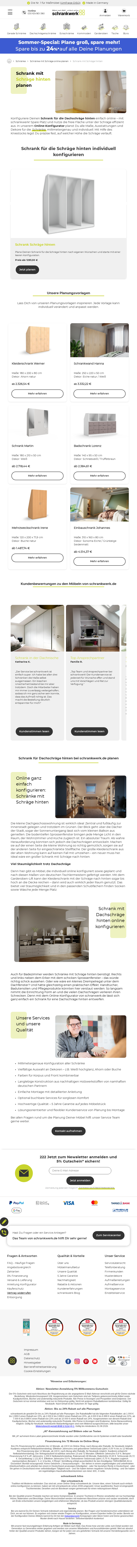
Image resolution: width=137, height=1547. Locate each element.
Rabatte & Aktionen (69, 1284)
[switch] (124, 1363)
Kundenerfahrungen (70, 1289)
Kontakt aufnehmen (68, 1131)
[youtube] (95, 1360)
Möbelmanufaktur (68, 1267)
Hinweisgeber (32, 1363)
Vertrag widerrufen (19, 1293)
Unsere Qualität (67, 1271)
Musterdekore (113, 1276)
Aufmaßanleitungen (117, 1280)
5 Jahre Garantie (67, 1276)
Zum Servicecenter (108, 1235)
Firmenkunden (114, 1271)
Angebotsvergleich (19, 1267)
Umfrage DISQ (70, 3)
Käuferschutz (15, 1289)
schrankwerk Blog (68, 1293)
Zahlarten (13, 1271)
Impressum (31, 1350)
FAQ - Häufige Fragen (21, 1263)
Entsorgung (14, 1297)
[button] (8, 12)
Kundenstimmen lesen (34, 731)
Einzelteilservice (115, 1293)
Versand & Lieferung (19, 1280)
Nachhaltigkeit (66, 1280)
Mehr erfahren (37, 393)
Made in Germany (96, 3)
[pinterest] (86, 1360)
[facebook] (68, 1360)
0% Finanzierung (17, 1276)
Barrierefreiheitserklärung (40, 1367)
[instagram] (77, 1360)
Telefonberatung (115, 1267)
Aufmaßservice (114, 1284)
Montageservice (115, 1289)
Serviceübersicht (115, 1263)
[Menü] (129, 1356)
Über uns (63, 1263)
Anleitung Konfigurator (22, 1284)
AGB (27, 1354)
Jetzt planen (27, 269)
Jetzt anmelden (80, 1180)
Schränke (39, 129)
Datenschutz (32, 1358)
